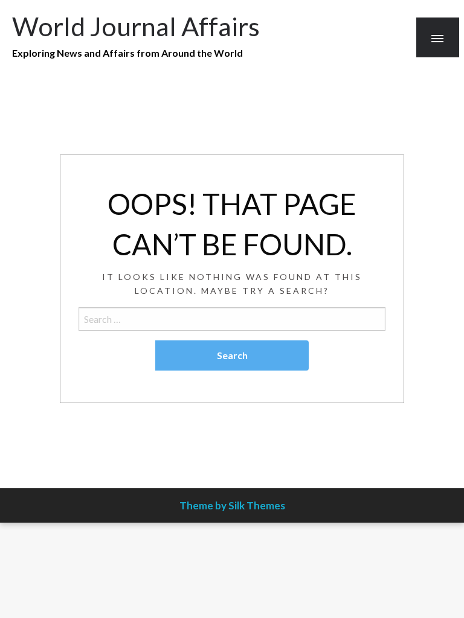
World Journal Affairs (136, 26)
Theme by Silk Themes (232, 505)
